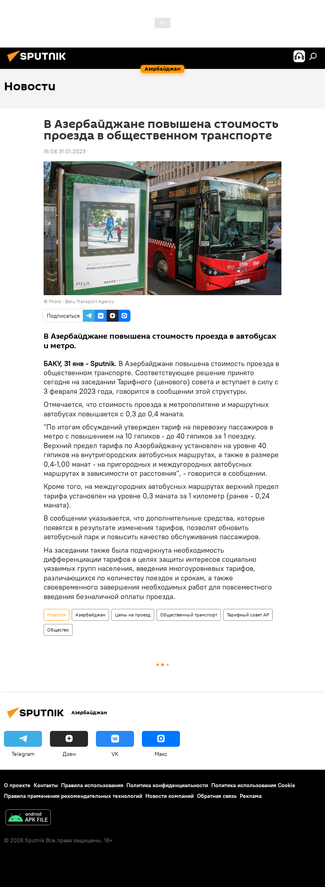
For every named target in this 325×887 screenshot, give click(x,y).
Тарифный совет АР (248, 615)
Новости (56, 615)
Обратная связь (217, 795)
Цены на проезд (133, 615)
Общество (58, 630)
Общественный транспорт (188, 615)
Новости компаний (169, 795)
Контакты (46, 785)
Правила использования (92, 785)
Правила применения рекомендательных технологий (73, 795)
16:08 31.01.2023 (65, 151)
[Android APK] (28, 818)
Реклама (251, 795)
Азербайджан (90, 615)
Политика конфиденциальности (167, 785)
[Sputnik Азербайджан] (39, 63)
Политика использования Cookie (253, 785)
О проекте (17, 785)
